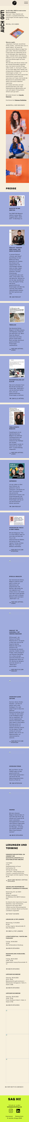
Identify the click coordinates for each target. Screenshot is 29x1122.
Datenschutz (19, 1116)
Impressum (9, 1116)
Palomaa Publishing (21, 100)
